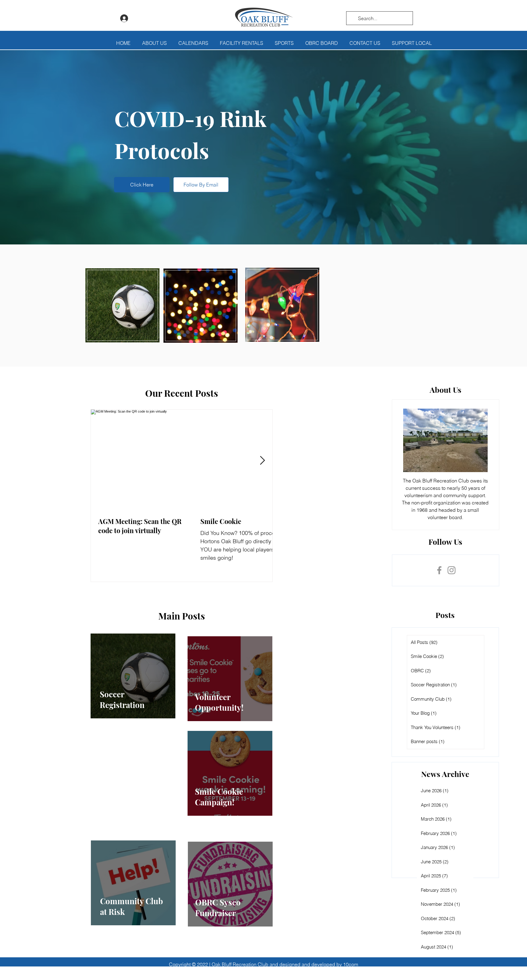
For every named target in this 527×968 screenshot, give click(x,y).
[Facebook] (439, 570)
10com (350, 964)
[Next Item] (262, 460)
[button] (154, 43)
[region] (122, 305)
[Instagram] (451, 570)
